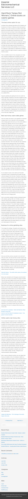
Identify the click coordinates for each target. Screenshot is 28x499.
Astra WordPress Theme (17, 496)
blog (2, 472)
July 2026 (3, 461)
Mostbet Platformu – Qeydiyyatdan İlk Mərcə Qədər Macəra (13, 446)
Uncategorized (4, 476)
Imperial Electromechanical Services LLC (10, 4)
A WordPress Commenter (6, 453)
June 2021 (3, 463)
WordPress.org (4, 489)
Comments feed (4, 487)
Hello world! (15, 453)
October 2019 (4, 465)
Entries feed (3, 485)
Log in (2, 483)
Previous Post (8, 420)
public (2, 474)
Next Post (20, 420)
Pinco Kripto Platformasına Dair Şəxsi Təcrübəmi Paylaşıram (14, 444)
